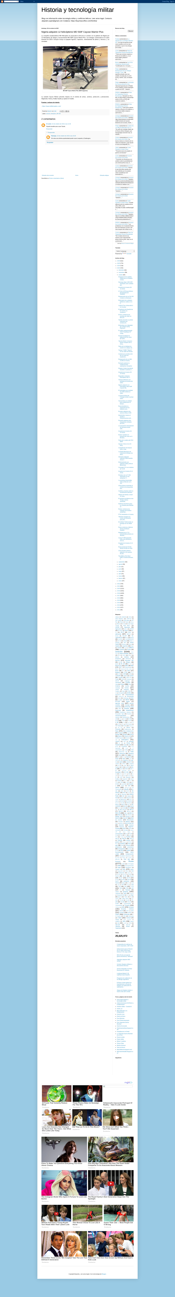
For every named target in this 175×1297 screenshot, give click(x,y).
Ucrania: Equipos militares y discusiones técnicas (124, 965)
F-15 (130, 719)
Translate (128, 253)
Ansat (125, 641)
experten (117, 717)
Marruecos (123, 799)
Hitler (124, 741)
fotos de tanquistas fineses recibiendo (123, 94)
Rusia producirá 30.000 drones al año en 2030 (125, 547)
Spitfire (132, 869)
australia (121, 649)
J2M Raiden (118, 760)
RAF (122, 850)
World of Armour (121, 1045)
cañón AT (128, 677)
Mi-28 (132, 806)
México (117, 804)
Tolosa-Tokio (120, 1043)
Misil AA (117, 818)
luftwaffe (126, 789)
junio (120, 569)
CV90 (129, 691)
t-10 (128, 882)
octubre (121, 275)
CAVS (122, 679)
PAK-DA (117, 838)
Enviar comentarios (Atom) (56, 178)
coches (127, 686)
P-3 (126, 833)
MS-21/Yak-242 (129, 823)
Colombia (117, 687)
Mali (116, 797)
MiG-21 (132, 809)
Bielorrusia (118, 665)
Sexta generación (129, 865)
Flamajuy (53, 136)
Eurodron (129, 713)
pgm (116, 845)
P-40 (121, 835)
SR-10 (127, 871)
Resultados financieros (125, 855)
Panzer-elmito (121, 1037)
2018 (118, 593)
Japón (121, 762)
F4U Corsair (129, 724)
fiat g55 (120, 727)
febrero (121, 578)
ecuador (120, 699)
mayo (120, 571)
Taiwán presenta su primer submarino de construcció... (125, 321)
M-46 (122, 791)
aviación (48, 113)
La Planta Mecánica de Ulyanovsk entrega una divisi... (125, 453)
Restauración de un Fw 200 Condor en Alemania (126, 297)
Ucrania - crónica (127, 909)
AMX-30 (129, 634)
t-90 (132, 888)
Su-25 (132, 876)
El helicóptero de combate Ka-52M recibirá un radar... (125, 392)
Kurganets (125, 779)
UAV (123, 907)
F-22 (129, 720)
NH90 (124, 828)
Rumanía (117, 861)
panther (128, 840)
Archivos (124, 644)
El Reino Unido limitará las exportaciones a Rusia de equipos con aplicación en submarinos (124, 985)
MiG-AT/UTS (128, 814)
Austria (129, 649)
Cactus (117, 137)
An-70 (119, 640)
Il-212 (127, 748)
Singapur (117, 869)
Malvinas (121, 797)
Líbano (122, 785)
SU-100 (119, 874)
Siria (123, 869)
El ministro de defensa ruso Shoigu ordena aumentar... (125, 500)
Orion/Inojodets (119, 833)
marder (117, 799)
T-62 (119, 886)
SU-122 (124, 874)
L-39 (121, 782)
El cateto (48, 124)
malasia (129, 796)
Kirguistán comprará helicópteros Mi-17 (124, 376)
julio (120, 566)
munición (121, 825)
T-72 (132, 886)
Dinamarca (118, 694)
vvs (118, 923)
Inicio (76, 175)
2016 (118, 598)
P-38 (130, 833)
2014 (118, 602)
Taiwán (117, 891)
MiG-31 (132, 813)
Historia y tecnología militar (77, 9)
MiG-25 (129, 811)
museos (131, 825)
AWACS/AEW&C (124, 653)
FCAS (124, 725)
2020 (118, 588)
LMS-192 (127, 787)
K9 (122, 767)
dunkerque (126, 698)
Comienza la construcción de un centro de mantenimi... (125, 355)
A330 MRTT (126, 625)
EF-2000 (117, 701)
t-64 (125, 886)
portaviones (118, 847)
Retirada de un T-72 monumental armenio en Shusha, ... (125, 534)
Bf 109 (123, 664)
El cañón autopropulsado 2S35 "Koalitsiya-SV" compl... (125, 332)
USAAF (129, 912)
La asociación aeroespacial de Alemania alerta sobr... (126, 427)
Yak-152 (128, 924)
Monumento (130, 820)
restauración (130, 854)
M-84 (127, 791)
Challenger (127, 681)
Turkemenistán (127, 903)
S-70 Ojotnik (130, 863)
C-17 (132, 672)
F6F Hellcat (118, 725)
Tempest (132, 893)
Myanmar (121, 826)
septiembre (122, 562)
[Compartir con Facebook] (66, 111)
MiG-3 (126, 813)
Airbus (126, 630)
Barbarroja (128, 658)
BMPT (120, 667)
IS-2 (132, 755)
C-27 (119, 674)
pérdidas (122, 843)
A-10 (124, 623)
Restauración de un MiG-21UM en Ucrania (125, 360)
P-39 (116, 835)
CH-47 (117, 681)
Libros (117, 787)
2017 (118, 595)
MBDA (116, 801)
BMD (126, 665)
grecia (132, 734)
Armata (119, 647)
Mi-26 (125, 806)
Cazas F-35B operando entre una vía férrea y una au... (125, 539)
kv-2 (130, 780)
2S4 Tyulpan (118, 620)
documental (130, 696)
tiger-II (119, 896)
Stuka (128, 872)
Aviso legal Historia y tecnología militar (122, 1000)
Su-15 (129, 874)
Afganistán (127, 627)
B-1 (133, 653)
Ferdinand (131, 725)
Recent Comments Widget (127, 243)
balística (126, 657)
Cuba (123, 691)
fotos (116, 731)
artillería (131, 647)
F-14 (125, 719)
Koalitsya (117, 779)
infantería (131, 753)
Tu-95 (117, 903)
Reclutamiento (119, 852)
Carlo (116, 50)
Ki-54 (129, 775)
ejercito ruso (119, 703)
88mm (118, 623)
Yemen (128, 926)
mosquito (120, 821)
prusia (129, 848)
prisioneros (130, 847)
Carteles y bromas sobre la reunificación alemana (125, 491)
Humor (128, 743)
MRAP (121, 823)
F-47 (129, 722)
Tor (131, 896)
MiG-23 (121, 811)
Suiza (123, 882)
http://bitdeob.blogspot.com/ (124, 1049)
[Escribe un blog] (63, 111)
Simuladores (128, 867)
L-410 (127, 782)
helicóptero (53, 113)
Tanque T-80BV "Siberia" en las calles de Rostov (125, 350)
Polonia (128, 845)
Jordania (131, 763)
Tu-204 (123, 902)
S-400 (123, 863)
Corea (127, 688)
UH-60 (121, 910)
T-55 (132, 884)
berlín (116, 664)
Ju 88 (119, 765)
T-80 (120, 888)
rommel (130, 857)
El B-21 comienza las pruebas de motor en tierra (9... (124, 316)
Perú (129, 843)
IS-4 (123, 757)
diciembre (121, 270)
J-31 (130, 758)
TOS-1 (117, 898)
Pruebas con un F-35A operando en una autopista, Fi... (124, 476)
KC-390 (126, 772)
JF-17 (123, 763)
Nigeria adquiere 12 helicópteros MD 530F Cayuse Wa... (125, 386)
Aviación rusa (120, 1014)
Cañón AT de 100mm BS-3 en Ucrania (125, 306)
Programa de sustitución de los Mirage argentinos (124, 978)
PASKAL (117, 92)
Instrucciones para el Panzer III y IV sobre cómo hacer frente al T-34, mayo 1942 (125, 950)
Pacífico (128, 837)
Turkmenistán (118, 905)
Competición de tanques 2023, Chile (125, 448)
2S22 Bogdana (119, 618)
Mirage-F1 (128, 816)
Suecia (117, 883)
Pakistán (120, 840)
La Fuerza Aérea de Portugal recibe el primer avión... (125, 397)
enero (120, 581)
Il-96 (132, 750)
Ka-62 (121, 768)
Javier (117, 147)
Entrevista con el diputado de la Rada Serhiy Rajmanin (125, 327)
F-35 (116, 722)
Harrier (127, 738)
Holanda (131, 741)
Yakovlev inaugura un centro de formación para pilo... (124, 518)
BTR (128, 670)
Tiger (132, 895)
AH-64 (132, 629)
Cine (129, 684)
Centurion (128, 679)
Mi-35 (119, 808)
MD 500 (59, 113)
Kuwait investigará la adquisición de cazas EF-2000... (125, 337)
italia (124, 758)
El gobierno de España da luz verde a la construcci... (125, 311)
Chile (116, 684)
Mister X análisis (121, 1041)
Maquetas (128, 797)
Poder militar (120, 1039)
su (133, 872)
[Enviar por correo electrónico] (61, 111)
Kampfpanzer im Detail (123, 1031)
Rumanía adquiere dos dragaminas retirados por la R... (125, 422)
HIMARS (117, 741)
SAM (119, 865)
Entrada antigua (104, 175)
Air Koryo (120, 630)
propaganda (121, 849)
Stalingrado (121, 872)
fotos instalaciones (128, 731)
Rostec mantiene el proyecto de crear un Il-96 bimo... (125, 436)
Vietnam (128, 918)
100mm (117, 617)
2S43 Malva (127, 620)
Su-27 (120, 878)
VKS (124, 921)
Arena (130, 644)
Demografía (121, 693)
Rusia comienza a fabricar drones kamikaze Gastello (125, 529)
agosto (121, 564)
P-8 (116, 836)
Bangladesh (118, 658)
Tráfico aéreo (125, 898)
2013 (118, 605)
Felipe (117, 69)
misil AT (125, 818)
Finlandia (118, 729)
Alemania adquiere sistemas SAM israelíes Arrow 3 (125, 458)
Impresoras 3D (123, 751)
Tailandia (127, 890)
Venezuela (131, 916)
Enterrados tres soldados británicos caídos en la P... (125, 302)
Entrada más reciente (48, 175)
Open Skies (126, 831)
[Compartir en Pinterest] (68, 111)
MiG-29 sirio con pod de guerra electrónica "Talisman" (125, 955)
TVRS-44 (117, 907)
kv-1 (125, 780)
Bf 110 (130, 664)
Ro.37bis (117, 857)
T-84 (127, 888)
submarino (126, 881)
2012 (118, 607)
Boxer (116, 669)
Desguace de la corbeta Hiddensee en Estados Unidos (125, 278)
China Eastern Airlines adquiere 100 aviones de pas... (125, 552)
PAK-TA (132, 838)
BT (123, 670)
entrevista (118, 706)
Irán (126, 755)
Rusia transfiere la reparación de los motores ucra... (124, 407)
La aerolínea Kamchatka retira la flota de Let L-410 (125, 482)
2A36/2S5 (123, 617)
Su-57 (117, 881)
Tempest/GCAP (121, 895)
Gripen (120, 736)
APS (125, 642)
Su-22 (117, 876)
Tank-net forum (121, 1047)
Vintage (117, 919)
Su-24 (124, 876)
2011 (118, 610)
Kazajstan (118, 772)
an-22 (132, 637)
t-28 (118, 884)
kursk (132, 779)
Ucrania (131, 907)
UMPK (127, 910)
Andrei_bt (119, 1008)
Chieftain (127, 682)
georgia (125, 734)
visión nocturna (127, 919)
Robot (123, 857)
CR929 (117, 689)
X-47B (124, 923)
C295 (124, 674)
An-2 (126, 637)
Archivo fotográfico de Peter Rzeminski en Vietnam (124, 969)
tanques (125, 891)
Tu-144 (121, 900)
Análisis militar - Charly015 (124, 1006)
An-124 (125, 636)
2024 (118, 265)
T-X (120, 890)
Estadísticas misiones (125, 712)
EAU (132, 698)
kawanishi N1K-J (126, 770)
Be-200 (120, 662)
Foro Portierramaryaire (123, 1020)
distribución (121, 696)
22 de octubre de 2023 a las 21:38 (61, 124)
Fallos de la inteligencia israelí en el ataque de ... (125, 347)
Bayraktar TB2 (129, 660)
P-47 (125, 835)
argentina (125, 646)
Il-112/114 (124, 746)
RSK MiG (127, 859)
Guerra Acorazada (122, 1026)
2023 (118, 268)
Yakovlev (117, 926)
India (132, 751)
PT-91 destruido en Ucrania (125, 514)
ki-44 (125, 775)
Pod (122, 845)
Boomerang (128, 667)
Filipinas (128, 727)
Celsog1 (117, 116)
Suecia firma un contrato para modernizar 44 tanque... (125, 402)
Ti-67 (128, 895)
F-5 (133, 722)
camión (132, 675)
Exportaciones (125, 717)
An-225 (120, 639)
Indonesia (122, 753)
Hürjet (124, 744)
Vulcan (132, 921)
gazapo (117, 734)
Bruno (117, 62)
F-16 (116, 720)
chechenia (118, 682)
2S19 (130, 617)
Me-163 (117, 802)
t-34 (122, 884)
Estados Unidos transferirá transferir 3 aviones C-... (125, 369)
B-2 (119, 655)
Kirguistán (128, 777)
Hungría (117, 744)
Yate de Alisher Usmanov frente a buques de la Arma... (125, 342)
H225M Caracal (119, 738)
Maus (130, 799)
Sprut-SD (120, 871)
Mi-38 (123, 808)
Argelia (117, 646)
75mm (121, 622)
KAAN (126, 768)
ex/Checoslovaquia (120, 715)
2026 (118, 261)
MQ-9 (116, 823)
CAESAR (117, 675)
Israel (116, 758)
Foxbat (117, 39)
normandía (118, 830)
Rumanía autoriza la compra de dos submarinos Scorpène (125, 364)
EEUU (127, 700)
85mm (132, 622)
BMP (132, 665)
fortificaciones (127, 729)
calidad (125, 675)
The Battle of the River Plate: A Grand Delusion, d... (125, 557)
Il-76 (126, 750)
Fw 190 (129, 732)
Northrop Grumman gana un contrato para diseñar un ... (125, 505)
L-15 (116, 782)
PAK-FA (124, 838)
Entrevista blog (129, 706)
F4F (123, 724)
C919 (130, 674)
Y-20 (130, 923)
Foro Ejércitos (120, 1018)
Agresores (118, 629)
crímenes (126, 689)
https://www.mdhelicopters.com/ (51, 106)
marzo (120, 576)
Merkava (129, 802)
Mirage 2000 (119, 816)
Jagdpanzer (126, 760)
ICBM (130, 744)
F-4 (124, 722)
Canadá (120, 677)
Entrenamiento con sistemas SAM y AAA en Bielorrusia (125, 463)
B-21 (124, 655)
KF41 (120, 774)
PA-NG (122, 836)
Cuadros (117, 691)
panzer (117, 842)
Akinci (129, 632)
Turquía (127, 905)
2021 (118, 586)
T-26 (132, 882)
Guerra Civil (127, 736)
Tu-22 (129, 902)
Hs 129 (121, 743)
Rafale (128, 850)
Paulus (124, 842)
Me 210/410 (129, 801)
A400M (117, 627)
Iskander (128, 757)
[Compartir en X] (64, 111)
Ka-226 (127, 767)
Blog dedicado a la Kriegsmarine (122, 1011)
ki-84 (121, 777)
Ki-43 (120, 775)
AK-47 (122, 632)
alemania (118, 634)
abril (120, 573)
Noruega (125, 830)
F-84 (119, 724)
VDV (124, 916)
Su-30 (128, 878)
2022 (118, 583)
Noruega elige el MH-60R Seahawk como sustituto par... (125, 283)
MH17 (128, 804)
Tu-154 (127, 900)
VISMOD (117, 921)
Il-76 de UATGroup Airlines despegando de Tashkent (125, 293)
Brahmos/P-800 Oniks (126, 669)
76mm (126, 622)
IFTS (116, 746)
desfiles (129, 693)
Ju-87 (125, 765)
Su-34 (122, 879)
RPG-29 (117, 859)
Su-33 (116, 879)
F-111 (120, 719)
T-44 (128, 884)
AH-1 (125, 629)
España (126, 708)
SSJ (132, 871)
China (122, 684)
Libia (129, 785)
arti (125, 647)
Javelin (117, 763)
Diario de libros (121, 1016)
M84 (123, 796)
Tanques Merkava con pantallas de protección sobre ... (125, 381)
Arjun (132, 646)
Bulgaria (117, 672)
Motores (128, 821)
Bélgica (128, 662)
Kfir (129, 774)
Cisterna (117, 686)
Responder (49, 129)
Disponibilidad (130, 694)
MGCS (123, 804)
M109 (124, 792)
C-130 (125, 672)
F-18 (123, 720)
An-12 (116, 635)
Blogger (104, 1274)
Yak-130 (117, 925)
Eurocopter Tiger (119, 713)
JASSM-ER (129, 762)
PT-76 (116, 850)
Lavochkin (124, 784)
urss (132, 910)
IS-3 (119, 757)
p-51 (130, 835)
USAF (117, 914)
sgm (119, 867)
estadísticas (130, 710)
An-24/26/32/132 (129, 639)
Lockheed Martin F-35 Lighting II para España (123, 974)
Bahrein (117, 657)
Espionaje (118, 710)
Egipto (128, 701)
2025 (118, 263)
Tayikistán (117, 893)
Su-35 (129, 879)
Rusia (131, 861)
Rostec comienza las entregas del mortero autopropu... (124, 510)
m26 (129, 792)
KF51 (125, 774)
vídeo (120, 918)
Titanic (126, 896)
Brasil (116, 670)
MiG (116, 809)
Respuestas (51, 132)
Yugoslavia (118, 928)
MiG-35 (120, 815)
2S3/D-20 (129, 618)
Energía (127, 705)
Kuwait (119, 780)
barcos (117, 660)
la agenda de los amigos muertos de (124, 40)
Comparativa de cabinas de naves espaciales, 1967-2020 (125, 945)
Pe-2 (116, 843)
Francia (120, 733)
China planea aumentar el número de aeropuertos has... (125, 487)
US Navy (121, 912)
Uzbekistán (126, 914)
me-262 (123, 802)
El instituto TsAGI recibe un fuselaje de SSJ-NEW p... (125, 523)
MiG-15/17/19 (123, 809)
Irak (120, 755)
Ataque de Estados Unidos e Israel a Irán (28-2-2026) (125, 991)
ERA (120, 708)
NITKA (130, 828)
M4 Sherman (123, 794)
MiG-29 (117, 813)
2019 (118, 591)
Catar (116, 679)
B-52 (130, 655)
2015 (118, 600)
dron (119, 698)
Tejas (124, 893)
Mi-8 (129, 808)
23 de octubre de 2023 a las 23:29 (66, 136)
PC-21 (130, 842)
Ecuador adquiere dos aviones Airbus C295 (124, 412)
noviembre (122, 272)
